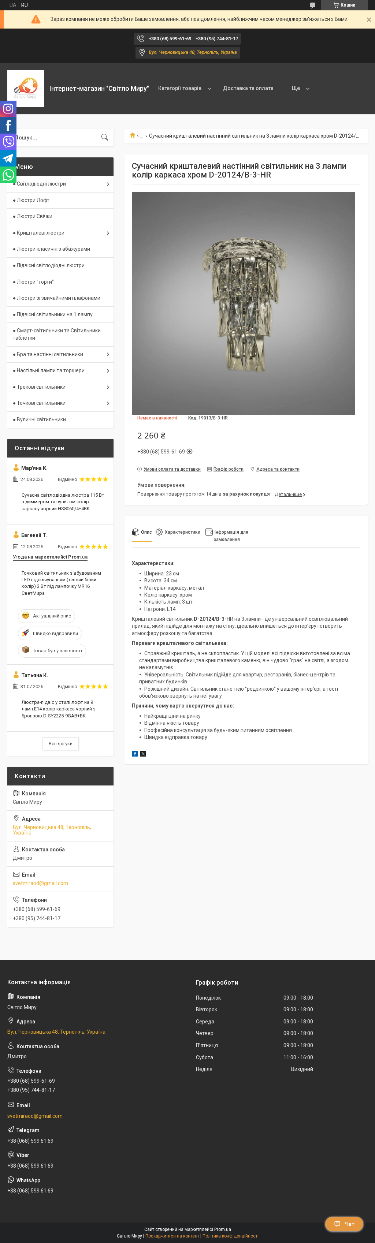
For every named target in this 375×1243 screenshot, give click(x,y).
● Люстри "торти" (33, 282)
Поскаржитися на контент (172, 1236)
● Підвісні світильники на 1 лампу (53, 314)
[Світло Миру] (25, 88)
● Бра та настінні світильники (48, 354)
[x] (143, 755)
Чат (349, 1224)
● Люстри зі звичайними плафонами (56, 298)
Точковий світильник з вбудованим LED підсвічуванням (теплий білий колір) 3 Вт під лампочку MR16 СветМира (61, 583)
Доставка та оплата (248, 88)
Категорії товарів (179, 88)
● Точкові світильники (39, 403)
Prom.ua (222, 1229)
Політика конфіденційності (231, 1236)
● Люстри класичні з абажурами (51, 249)
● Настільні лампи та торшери (49, 370)
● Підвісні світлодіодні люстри (49, 265)
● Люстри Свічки (32, 216)
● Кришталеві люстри (38, 233)
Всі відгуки (61, 743)
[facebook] (135, 755)
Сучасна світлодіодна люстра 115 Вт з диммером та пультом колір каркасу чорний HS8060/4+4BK (63, 501)
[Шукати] (105, 137)
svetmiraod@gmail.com (40, 883)
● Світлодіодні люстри (39, 184)
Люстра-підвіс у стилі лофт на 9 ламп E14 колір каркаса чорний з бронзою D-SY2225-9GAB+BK (59, 708)
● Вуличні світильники (39, 419)
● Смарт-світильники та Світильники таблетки (57, 334)
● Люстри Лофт (31, 200)
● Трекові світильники (39, 387)
